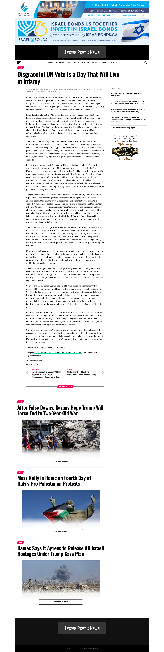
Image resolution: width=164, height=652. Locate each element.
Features (50, 62)
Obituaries (60, 62)
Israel (69, 62)
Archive (95, 62)
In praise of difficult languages (123, 128)
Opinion (103, 62)
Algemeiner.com (33, 355)
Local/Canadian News (81, 62)
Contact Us (113, 62)
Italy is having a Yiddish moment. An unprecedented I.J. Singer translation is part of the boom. (128, 120)
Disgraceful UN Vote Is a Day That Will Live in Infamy (58, 352)
